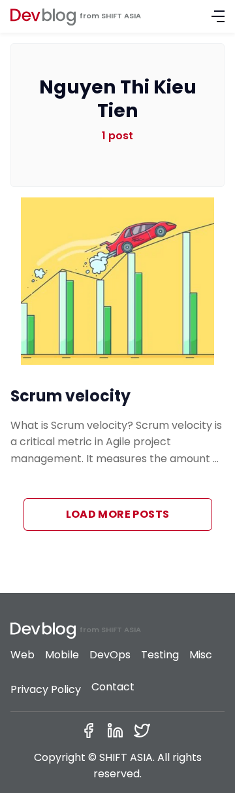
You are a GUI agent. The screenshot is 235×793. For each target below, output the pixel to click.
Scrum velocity (70, 396)
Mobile (62, 654)
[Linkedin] (118, 730)
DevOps (110, 654)
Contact (112, 686)
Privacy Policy (45, 689)
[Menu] (218, 16)
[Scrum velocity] (117, 281)
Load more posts (118, 514)
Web (22, 654)
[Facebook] (91, 730)
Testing (160, 654)
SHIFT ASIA (121, 15)
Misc (200, 654)
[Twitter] (144, 730)
